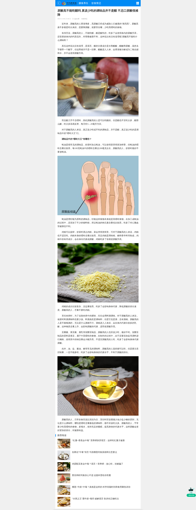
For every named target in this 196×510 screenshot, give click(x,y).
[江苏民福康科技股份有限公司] (69, 3)
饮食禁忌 (96, 3)
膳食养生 (83, 3)
